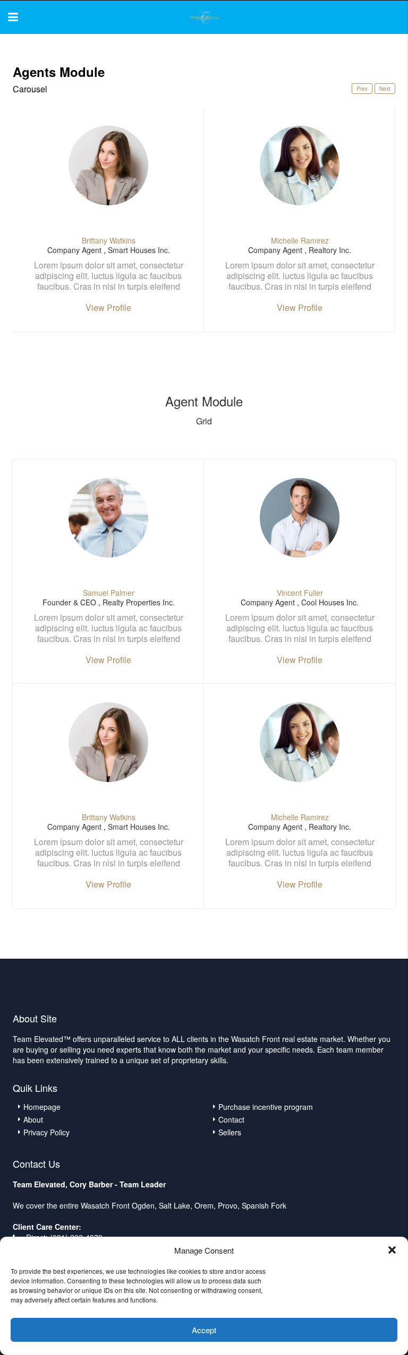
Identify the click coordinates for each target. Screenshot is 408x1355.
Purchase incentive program (265, 1106)
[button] (392, 1250)
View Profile (108, 307)
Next (384, 88)
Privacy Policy (46, 1132)
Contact (231, 1119)
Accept (204, 1329)
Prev (362, 88)
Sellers (229, 1132)
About (33, 1119)
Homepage (42, 1106)
